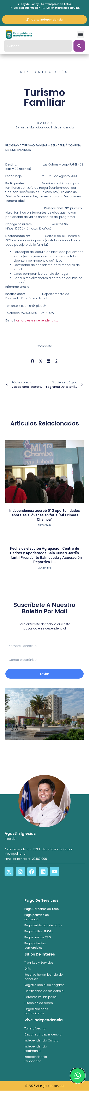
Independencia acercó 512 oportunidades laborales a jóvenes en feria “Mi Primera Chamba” (44, 515)
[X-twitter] (9, 871)
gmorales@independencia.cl (37, 320)
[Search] (79, 46)
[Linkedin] (43, 871)
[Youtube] (54, 871)
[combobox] (38, 46)
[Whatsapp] (77, 1075)
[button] (80, 34)
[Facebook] (31, 871)
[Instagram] (20, 871)
